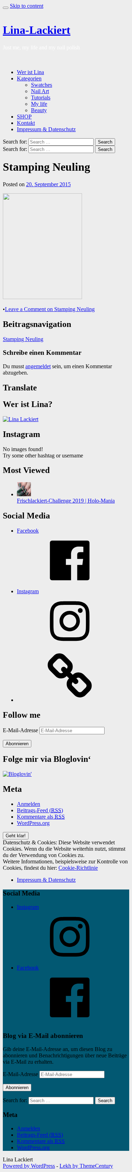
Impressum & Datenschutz (46, 129)
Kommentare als (41, 817)
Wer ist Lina (30, 72)
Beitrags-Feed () (40, 810)
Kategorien (29, 78)
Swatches (41, 85)
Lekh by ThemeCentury (86, 1166)
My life (39, 104)
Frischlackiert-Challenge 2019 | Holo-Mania (66, 501)
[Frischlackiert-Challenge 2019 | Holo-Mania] (24, 494)
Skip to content (26, 6)
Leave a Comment (50, 309)
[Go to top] (5, 8)
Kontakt (26, 123)
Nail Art (40, 91)
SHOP (24, 117)
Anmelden (28, 804)
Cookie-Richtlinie (78, 868)
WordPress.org (33, 823)
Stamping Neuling (23, 339)
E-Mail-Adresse (21, 730)
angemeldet (38, 366)
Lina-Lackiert (36, 30)
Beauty (39, 110)
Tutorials (40, 98)
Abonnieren (17, 743)
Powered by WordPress (29, 1166)
